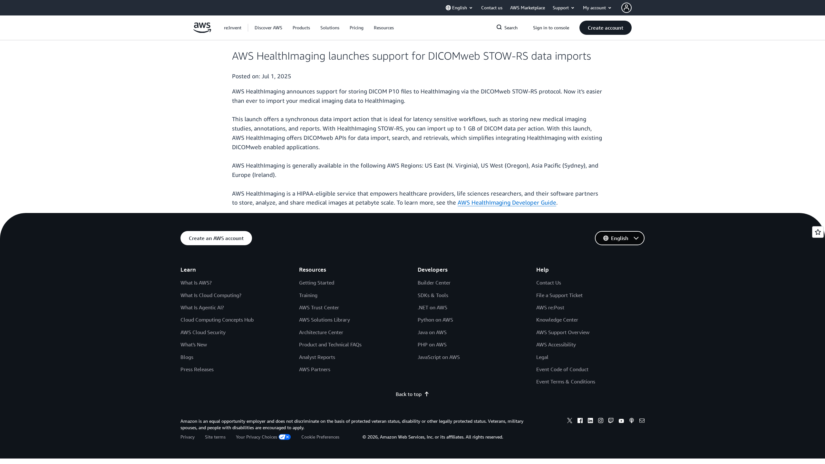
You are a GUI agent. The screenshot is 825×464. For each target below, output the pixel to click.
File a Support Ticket (559, 295)
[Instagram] (600, 421)
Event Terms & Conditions (565, 381)
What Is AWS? (196, 282)
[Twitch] (611, 421)
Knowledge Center (557, 319)
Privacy (187, 437)
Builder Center (434, 282)
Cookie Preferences (320, 437)
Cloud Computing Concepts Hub (217, 319)
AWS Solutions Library (324, 319)
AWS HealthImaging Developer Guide (507, 202)
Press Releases (197, 369)
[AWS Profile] (626, 8)
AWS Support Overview (562, 332)
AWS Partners (314, 369)
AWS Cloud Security (203, 332)
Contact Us (548, 282)
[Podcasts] (631, 421)
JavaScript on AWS (439, 357)
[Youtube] (621, 421)
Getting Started (316, 282)
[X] (569, 421)
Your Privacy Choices (256, 437)
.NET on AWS (432, 307)
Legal (542, 357)
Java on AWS (432, 332)
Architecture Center (321, 332)
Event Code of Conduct (562, 369)
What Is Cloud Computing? (210, 295)
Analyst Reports (317, 357)
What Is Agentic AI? (202, 307)
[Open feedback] (818, 232)
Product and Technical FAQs (330, 344)
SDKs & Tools (433, 295)
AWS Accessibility (556, 344)
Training (308, 295)
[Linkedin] (590, 421)
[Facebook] (580, 421)
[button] (268, 28)
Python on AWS (435, 319)
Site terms (215, 437)
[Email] (642, 421)
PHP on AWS (432, 344)
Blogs (186, 357)
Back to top (409, 394)
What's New (193, 344)
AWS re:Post (550, 307)
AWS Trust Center (319, 307)
